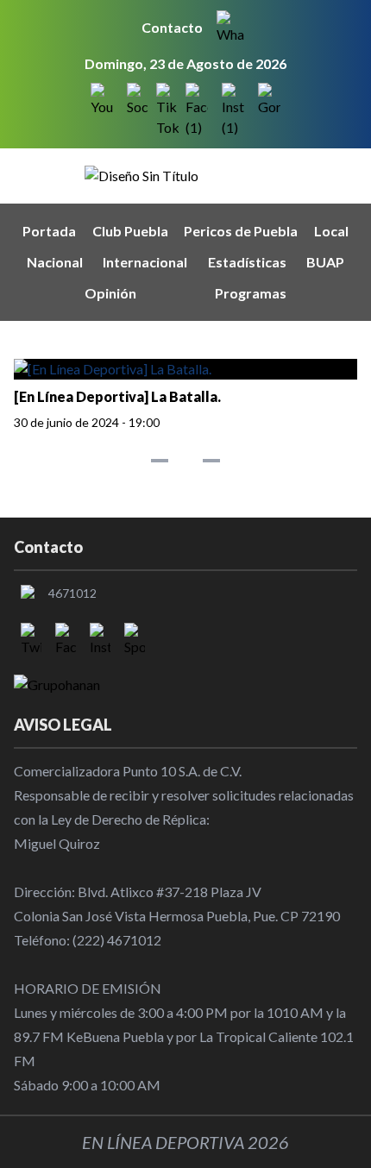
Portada (49, 231)
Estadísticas (247, 262)
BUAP (325, 262)
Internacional (145, 262)
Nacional (55, 262)
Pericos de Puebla (241, 231)
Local (331, 231)
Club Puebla (130, 231)
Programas (250, 293)
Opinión (110, 293)
